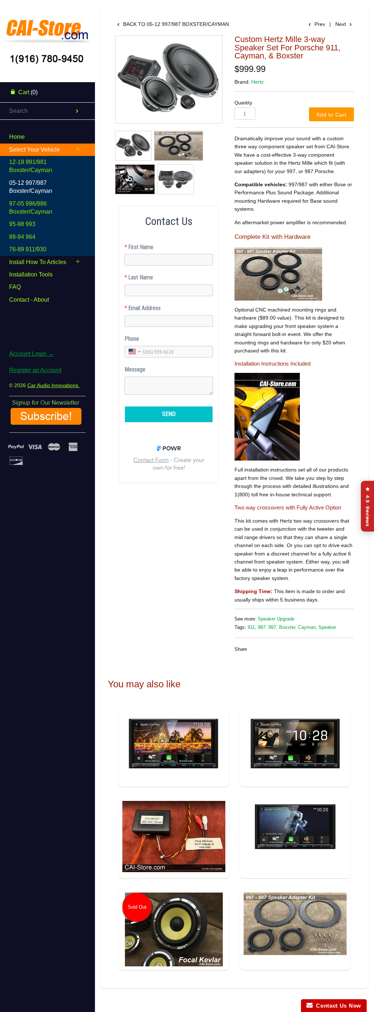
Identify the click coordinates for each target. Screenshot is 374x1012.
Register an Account (35, 370)
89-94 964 (22, 237)
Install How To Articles (37, 262)
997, (273, 627)
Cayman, (307, 627)
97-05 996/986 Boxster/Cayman (30, 208)
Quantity (243, 103)
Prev (319, 24)
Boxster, (288, 627)
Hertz (257, 82)
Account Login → (31, 354)
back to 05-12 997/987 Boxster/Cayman (175, 24)
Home (17, 137)
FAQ (15, 287)
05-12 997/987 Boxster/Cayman (30, 187)
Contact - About (29, 300)
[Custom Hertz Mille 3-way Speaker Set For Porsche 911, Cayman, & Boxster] (168, 79)
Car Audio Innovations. (53, 385)
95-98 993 (22, 224)
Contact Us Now (337, 1006)
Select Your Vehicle (34, 149)
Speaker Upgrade (276, 619)
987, (262, 627)
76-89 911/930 (27, 249)
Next (341, 24)
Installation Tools (31, 274)
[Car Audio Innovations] (47, 27)
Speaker (327, 627)
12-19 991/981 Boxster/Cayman (30, 166)
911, (252, 627)
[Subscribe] (46, 422)
